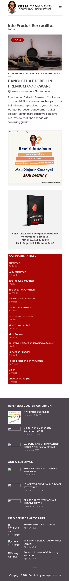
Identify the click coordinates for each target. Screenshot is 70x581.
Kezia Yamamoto (22, 91)
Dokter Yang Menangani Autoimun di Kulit (37, 429)
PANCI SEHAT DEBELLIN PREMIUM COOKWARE (30, 83)
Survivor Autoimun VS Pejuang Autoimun (41, 554)
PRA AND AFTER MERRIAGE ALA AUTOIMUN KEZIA (40, 502)
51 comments (42, 91)
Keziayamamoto (51, 575)
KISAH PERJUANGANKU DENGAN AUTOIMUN (40, 470)
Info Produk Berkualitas (42, 73)
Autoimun (15, 73)
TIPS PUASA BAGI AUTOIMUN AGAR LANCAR (42, 542)
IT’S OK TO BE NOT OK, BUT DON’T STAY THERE (42, 486)
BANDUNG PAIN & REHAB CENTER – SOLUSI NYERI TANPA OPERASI (42, 445)
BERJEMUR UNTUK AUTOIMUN (39, 524)
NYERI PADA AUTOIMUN (36, 412)
